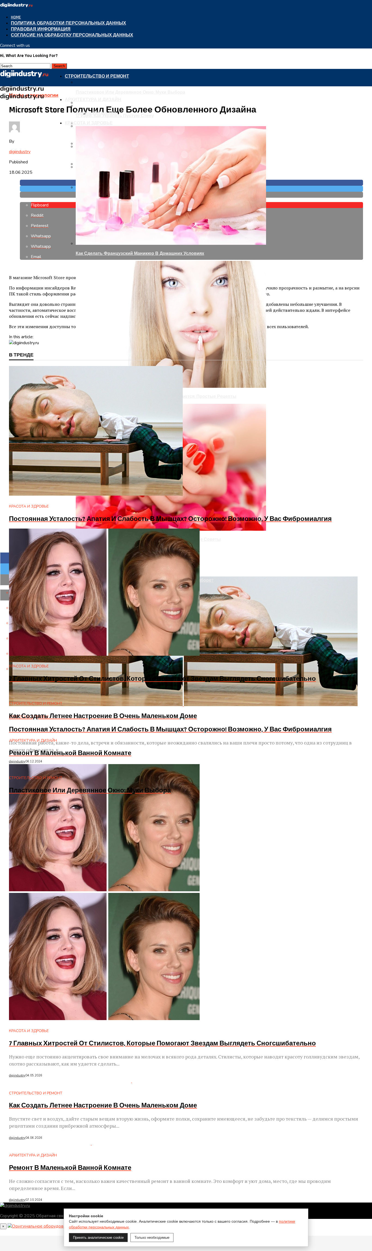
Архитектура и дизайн (93, 100)
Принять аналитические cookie (98, 1237)
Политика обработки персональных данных (68, 23)
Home (16, 17)
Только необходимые (152, 1237)
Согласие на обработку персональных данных (72, 35)
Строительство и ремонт (97, 76)
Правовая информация (41, 29)
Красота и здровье (89, 123)
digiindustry (20, 152)
